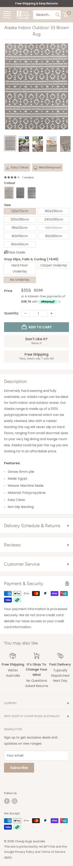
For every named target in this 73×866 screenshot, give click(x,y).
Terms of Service (53, 852)
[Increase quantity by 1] (51, 313)
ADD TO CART (40, 327)
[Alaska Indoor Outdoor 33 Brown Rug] (9, 193)
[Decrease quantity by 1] (25, 313)
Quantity (11, 313)
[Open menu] (7, 15)
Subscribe (19, 767)
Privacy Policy (24, 852)
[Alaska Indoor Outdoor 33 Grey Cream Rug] (31, 193)
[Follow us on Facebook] (7, 801)
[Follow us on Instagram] (14, 801)
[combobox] (44, 14)
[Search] (58, 14)
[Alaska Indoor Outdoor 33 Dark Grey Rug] (20, 193)
